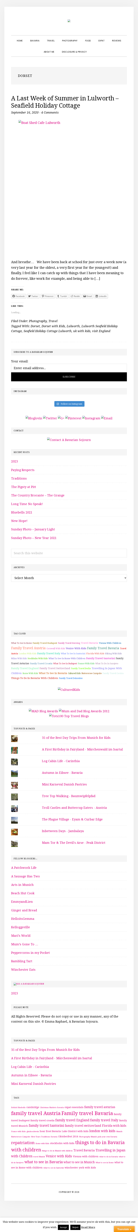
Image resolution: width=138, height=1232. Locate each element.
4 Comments (50, 112)
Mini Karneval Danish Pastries (64, 784)
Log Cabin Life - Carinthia (61, 761)
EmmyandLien (22, 901)
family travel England (25, 668)
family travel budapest (45, 643)
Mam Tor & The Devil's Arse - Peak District (73, 842)
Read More (88, 1227)
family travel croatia (41, 663)
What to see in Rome (21, 643)
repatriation (23, 1142)
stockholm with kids (38, 658)
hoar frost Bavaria (50, 1131)
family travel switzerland (55, 668)
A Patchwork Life (24, 867)
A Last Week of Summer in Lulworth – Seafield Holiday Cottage (65, 102)
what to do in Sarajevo (106, 663)
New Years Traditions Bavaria (44, 1137)
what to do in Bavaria (108, 1157)
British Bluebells (18, 1107)
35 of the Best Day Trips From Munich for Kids (76, 737)
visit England (101, 331)
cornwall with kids (55, 648)
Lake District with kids (75, 1131)
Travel (52, 321)
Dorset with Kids (53, 326)
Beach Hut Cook (22, 893)
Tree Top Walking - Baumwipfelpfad (68, 796)
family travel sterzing (69, 643)
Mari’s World (20, 935)
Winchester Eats (23, 969)
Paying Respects (22, 470)
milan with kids (19, 658)
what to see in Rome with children (66, 658)
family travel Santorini (100, 658)
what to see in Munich (79, 1162)
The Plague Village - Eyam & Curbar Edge (72, 819)
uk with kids (81, 331)
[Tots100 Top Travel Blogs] (69, 716)
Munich (119, 1131)
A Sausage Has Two (25, 876)
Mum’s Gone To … (24, 944)
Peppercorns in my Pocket (30, 952)
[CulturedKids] (69, 689)
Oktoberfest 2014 (68, 1136)
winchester (71, 1167)
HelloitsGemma (22, 918)
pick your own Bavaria (107, 1137)
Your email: (19, 361)
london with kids (27, 653)
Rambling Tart (21, 961)
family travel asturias (99, 1107)
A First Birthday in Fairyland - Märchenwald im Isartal (82, 749)
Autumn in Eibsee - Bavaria (62, 772)
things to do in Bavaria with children (34, 678)
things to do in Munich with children (57, 1151)
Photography (38, 321)
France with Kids (86, 663)
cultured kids (74, 673)
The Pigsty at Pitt (23, 487)
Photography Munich (88, 1137)
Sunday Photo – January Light (33, 529)
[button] (94, 49)
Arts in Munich (22, 885)
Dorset (35, 326)
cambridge (32, 1107)
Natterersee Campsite (91, 673)
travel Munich (39, 1157)
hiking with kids (113, 653)
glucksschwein (33, 1131)
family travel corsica (113, 673)
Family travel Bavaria (103, 648)
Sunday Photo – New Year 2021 (34, 538)
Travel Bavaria (89, 643)
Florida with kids (95, 653)
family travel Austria (28, 648)
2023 (14, 461)
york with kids (87, 1167)
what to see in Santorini (73, 653)
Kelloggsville (20, 927)
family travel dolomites (70, 678)
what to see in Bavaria (53, 673)
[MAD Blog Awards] (43, 711)
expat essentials (74, 1107)
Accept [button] (63, 1227)
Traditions (19, 478)
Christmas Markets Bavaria (52, 1107)
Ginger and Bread (24, 910)
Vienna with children (110, 643)
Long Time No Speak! (27, 504)
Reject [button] (75, 1227)
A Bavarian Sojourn (32, 984)
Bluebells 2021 (21, 512)
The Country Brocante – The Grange (37, 495)
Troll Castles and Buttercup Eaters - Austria (74, 807)
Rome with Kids (30, 673)
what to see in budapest (65, 663)
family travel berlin (81, 668)
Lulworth (73, 326)
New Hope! (19, 521)
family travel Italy (48, 653)
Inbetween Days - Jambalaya (63, 831)
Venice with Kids (76, 648)
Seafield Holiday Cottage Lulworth (48, 331)
